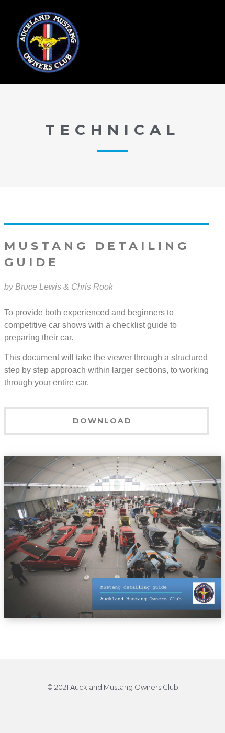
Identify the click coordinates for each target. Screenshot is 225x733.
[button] (165, 42)
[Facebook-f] (112, 706)
